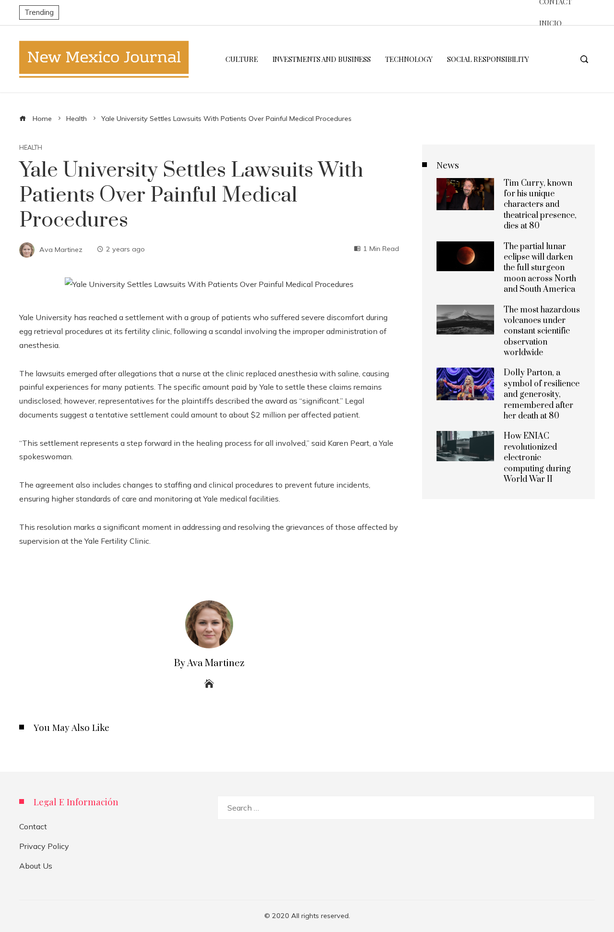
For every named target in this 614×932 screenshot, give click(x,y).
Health (30, 147)
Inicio (550, 23)
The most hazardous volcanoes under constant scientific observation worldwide (542, 331)
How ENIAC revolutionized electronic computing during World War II (537, 458)
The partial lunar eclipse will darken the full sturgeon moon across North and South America (540, 268)
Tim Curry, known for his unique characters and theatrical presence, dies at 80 (540, 205)
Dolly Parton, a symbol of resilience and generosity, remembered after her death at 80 (541, 394)
